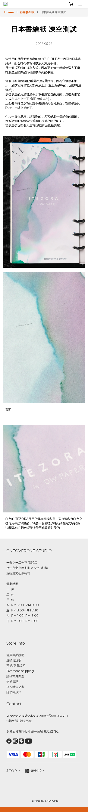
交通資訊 (12, 681)
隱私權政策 (13, 692)
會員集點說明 (15, 655)
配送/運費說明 (15, 666)
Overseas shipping (20, 671)
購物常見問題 (15, 676)
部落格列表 (27, 12)
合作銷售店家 (15, 687)
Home (9, 12)
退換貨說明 (13, 660)
